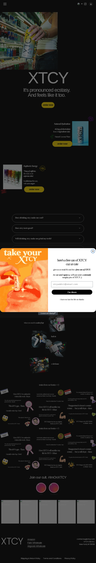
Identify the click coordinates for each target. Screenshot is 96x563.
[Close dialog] (93, 251)
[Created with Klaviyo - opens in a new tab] (48, 313)
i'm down (72, 292)
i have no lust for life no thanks (72, 299)
